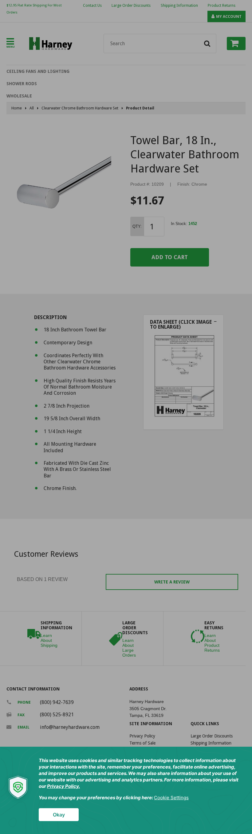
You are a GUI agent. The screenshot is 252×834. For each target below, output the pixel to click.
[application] (126, 790)
